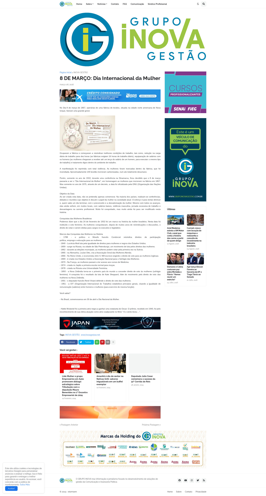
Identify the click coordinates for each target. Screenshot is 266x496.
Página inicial (66, 72)
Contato (188, 492)
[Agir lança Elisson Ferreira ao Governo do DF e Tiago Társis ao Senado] (195, 258)
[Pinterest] (102, 342)
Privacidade (201, 492)
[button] (198, 4)
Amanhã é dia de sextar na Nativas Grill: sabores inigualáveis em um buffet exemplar (110, 380)
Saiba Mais (24, 485)
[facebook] (179, 480)
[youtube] (185, 480)
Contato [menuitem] (115, 4)
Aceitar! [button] (11, 488)
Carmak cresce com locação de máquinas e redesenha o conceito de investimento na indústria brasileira (194, 237)
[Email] (107, 342)
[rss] (204, 480)
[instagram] (191, 480)
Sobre (178, 492)
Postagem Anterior (69, 425)
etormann (72, 492)
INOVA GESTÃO (81, 72)
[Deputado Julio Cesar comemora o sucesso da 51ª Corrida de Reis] (144, 363)
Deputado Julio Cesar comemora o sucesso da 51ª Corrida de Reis (143, 379)
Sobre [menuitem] (89, 4)
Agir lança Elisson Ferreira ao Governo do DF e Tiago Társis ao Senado (195, 272)
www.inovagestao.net (90, 335)
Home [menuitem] (79, 4)
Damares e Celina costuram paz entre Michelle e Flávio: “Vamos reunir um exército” (175, 273)
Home (170, 492)
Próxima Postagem (150, 425)
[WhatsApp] (97, 342)
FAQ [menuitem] (125, 4)
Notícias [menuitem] (101, 4)
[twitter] (197, 480)
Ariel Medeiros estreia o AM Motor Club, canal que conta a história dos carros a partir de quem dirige (175, 234)
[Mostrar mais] (113, 342)
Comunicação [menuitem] (137, 4)
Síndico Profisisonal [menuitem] (157, 4)
